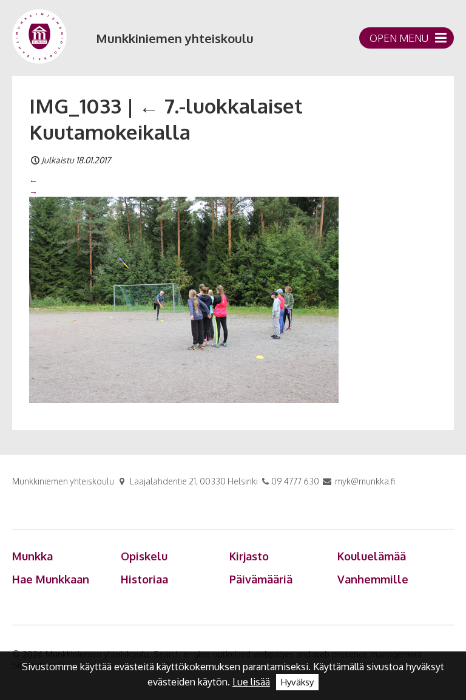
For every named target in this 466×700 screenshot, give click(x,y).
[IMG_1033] (184, 299)
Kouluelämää (371, 556)
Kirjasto (249, 556)
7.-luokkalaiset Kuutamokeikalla (166, 118)
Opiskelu (144, 556)
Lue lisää (251, 682)
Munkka (32, 556)
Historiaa (144, 579)
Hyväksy (297, 682)
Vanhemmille (372, 579)
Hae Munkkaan (50, 579)
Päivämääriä (260, 579)
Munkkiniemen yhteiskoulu (175, 38)
